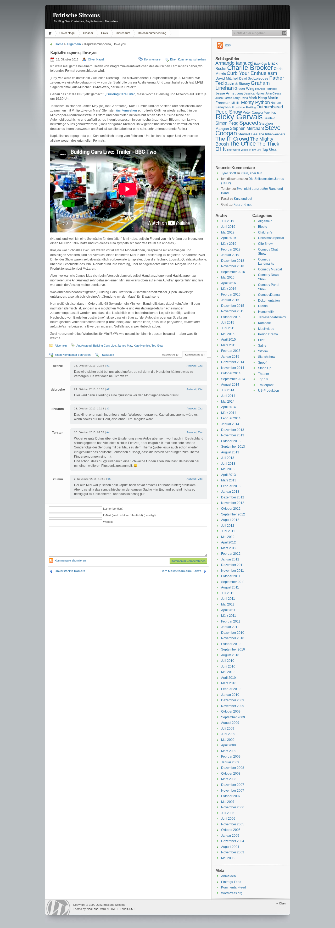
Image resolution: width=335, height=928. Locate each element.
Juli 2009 (227, 728)
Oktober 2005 (231, 830)
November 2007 (232, 790)
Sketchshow (266, 357)
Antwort (191, 365)
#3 (108, 408)
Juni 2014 (228, 396)
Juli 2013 (227, 458)
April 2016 (228, 283)
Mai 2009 (227, 740)
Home (51, 33)
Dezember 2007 (232, 785)
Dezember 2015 (232, 306)
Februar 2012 (231, 553)
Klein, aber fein (251, 173)
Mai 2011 (227, 604)
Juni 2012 (228, 531)
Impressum (123, 33)
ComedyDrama (269, 295)
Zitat (200, 365)
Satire (262, 345)
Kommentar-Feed (233, 887)
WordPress (58, 907)
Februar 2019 (231, 249)
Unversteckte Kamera (70, 571)
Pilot (261, 340)
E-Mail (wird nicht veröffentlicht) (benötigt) (129, 515)
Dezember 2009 (232, 700)
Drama (263, 306)
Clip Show (265, 244)
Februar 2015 (231, 351)
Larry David (240, 97)
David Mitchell (226, 78)
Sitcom (263, 351)
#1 (108, 365)
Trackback (107, 354)
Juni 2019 (228, 227)
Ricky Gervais (239, 116)
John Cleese (273, 93)
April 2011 (228, 610)
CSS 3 (131, 908)
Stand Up (264, 368)
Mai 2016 (227, 277)
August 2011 (230, 587)
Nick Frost (232, 107)
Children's (265, 232)
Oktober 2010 (231, 644)
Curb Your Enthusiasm (252, 73)
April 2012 (228, 542)
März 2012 (228, 548)
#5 (109, 478)
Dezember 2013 (232, 430)
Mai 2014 (227, 401)
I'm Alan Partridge (266, 88)
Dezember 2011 (232, 565)
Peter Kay (270, 112)
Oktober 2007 (231, 796)
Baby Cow (260, 63)
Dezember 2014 (232, 362)
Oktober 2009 (231, 711)
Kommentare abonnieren (70, 560)
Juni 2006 (228, 818)
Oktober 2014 (231, 373)
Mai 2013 (227, 469)
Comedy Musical (270, 269)
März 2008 (228, 779)
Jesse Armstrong (229, 93)
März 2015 (228, 345)
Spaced (248, 123)
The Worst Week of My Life (244, 149)
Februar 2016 (231, 294)
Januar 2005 (230, 835)
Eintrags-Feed (231, 882)
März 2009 (228, 751)
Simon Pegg (226, 123)
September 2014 (233, 379)
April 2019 (228, 238)
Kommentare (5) (194, 354)
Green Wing (244, 88)
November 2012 (232, 503)
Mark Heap (258, 98)
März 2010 (228, 683)
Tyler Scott (228, 173)
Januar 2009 (230, 762)
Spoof (262, 362)
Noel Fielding (247, 107)
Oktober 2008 (231, 773)
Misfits (235, 103)
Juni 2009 (228, 734)
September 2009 (233, 717)
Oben (282, 903)
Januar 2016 (230, 300)
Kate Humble (142, 345)
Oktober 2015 (231, 317)
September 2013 (233, 446)
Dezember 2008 (232, 768)
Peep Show (228, 112)
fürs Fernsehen (126, 110)
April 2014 (228, 407)
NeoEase (92, 908)
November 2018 (232, 266)
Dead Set (246, 78)
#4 (108, 432)
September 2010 (233, 649)
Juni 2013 (228, 463)
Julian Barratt (223, 97)
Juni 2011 (228, 599)
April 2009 (228, 745)
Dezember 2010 (232, 633)
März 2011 (228, 616)
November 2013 (232, 435)
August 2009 (230, 723)
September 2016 (233, 272)
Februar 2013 (231, 486)
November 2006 (232, 807)
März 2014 (228, 413)
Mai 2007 (227, 802)
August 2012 (230, 520)
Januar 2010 (230, 695)
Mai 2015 (227, 334)
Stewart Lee (248, 134)
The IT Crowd (232, 139)
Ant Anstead (84, 345)
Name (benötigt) (113, 508)
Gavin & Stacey (237, 83)
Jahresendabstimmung (274, 317)
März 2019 (228, 244)
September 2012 (233, 514)
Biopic (262, 227)
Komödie (264, 323)
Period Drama (268, 334)
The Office (243, 143)
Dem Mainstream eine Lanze (181, 571)
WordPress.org (231, 893)
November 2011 (232, 571)
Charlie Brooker (250, 67)
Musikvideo (266, 329)
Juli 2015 (227, 322)
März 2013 (228, 480)
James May (125, 345)
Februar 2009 (231, 756)
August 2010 (230, 655)
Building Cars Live (104, 345)
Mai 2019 (227, 232)
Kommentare (152, 59)
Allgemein (73, 44)
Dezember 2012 (232, 497)
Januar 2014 (230, 424)
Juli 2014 (227, 390)
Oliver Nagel (67, 33)
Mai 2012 (227, 537)
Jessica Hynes (254, 93)
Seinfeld (269, 118)
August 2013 (230, 452)
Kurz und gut (243, 199)
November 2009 (232, 706)
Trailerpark (265, 385)
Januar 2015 (230, 356)
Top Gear (158, 345)
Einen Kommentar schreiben (188, 59)
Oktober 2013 (231, 441)
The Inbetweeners (271, 134)
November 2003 (232, 852)
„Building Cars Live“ (120, 94)
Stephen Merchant (247, 128)
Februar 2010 (231, 689)
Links (104, 33)
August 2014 (230, 384)
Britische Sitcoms (76, 15)
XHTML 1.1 (114, 908)
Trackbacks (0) (170, 354)
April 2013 (228, 475)
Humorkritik (266, 312)
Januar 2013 (230, 491)
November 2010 (232, 638)
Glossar (88, 33)
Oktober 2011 (230, 576)
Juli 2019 (227, 221)
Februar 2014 (231, 418)
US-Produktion (268, 390)
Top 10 (263, 379)
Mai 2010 (227, 672)
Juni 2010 (228, 666)
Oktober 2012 (231, 508)
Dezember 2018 (232, 261)
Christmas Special (271, 238)
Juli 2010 (227, 661)
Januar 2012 (230, 559)
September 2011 (233, 582)
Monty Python (255, 102)
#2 (108, 389)
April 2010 (228, 678)
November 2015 (232, 311)
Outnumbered (269, 106)
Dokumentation (269, 300)
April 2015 (228, 339)
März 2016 (228, 289)
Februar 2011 (230, 621)
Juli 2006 (227, 813)
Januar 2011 (230, 627)
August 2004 (230, 847)
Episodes (261, 78)
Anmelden (228, 876)
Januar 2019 (230, 255)
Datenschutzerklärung (152, 33)
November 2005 (232, 824)
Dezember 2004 (232, 841)
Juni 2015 (228, 328)
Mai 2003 (227, 858)
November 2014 (232, 368)
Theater (263, 374)
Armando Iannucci (234, 63)
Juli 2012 (227, 525)
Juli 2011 (227, 593)
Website (108, 521)
